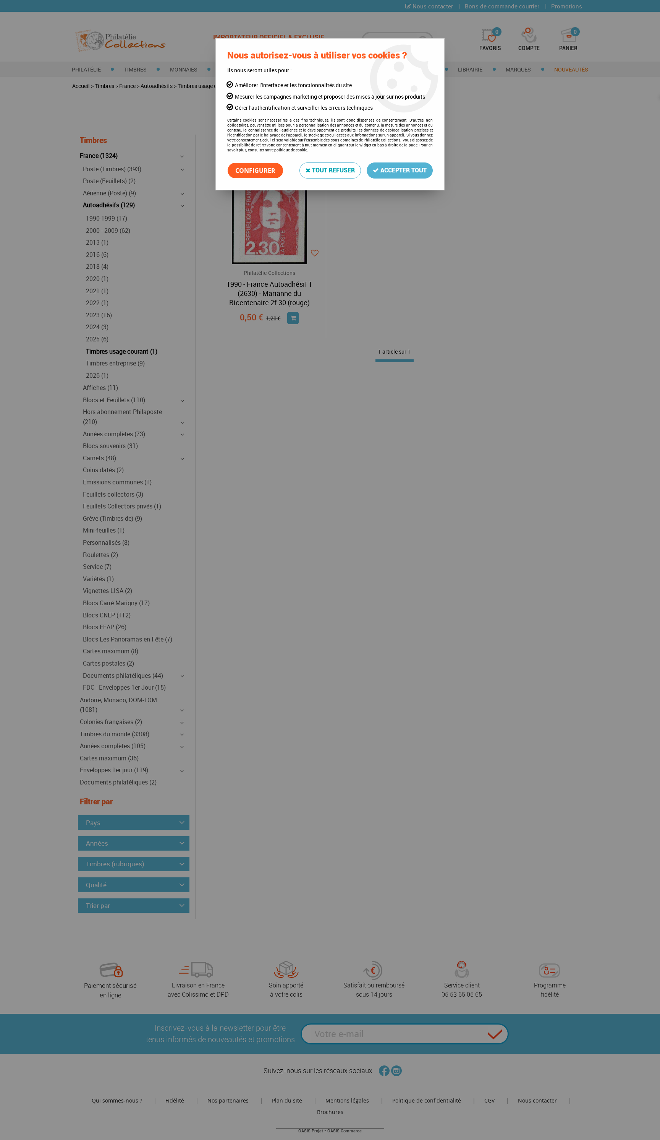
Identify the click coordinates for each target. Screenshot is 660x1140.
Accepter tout (403, 170)
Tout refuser (333, 170)
